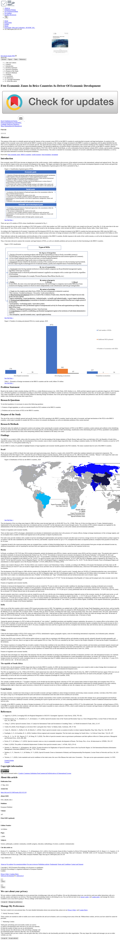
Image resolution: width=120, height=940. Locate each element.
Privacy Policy (5, 874)
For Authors (8, 13)
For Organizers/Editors (11, 11)
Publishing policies (44, 864)
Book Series (8, 22)
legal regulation (46, 154)
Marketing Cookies (8, 921)
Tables (16, 59)
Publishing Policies (10, 10)
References (23, 59)
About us (7, 8)
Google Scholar (9, 760)
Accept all (4, 902)
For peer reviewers (32, 864)
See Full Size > (9, 220)
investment (55, 154)
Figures (10, 59)
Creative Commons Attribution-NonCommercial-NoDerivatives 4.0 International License (44, 773)
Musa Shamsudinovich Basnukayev (11, 126)
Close (3, 881)
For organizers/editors (20, 864)
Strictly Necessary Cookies (11, 913)
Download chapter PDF (8, 56)
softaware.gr (20, 876)
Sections (4, 59)
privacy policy (85, 897)
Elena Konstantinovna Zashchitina (11, 122)
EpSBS (6, 24)
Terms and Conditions (64, 864)
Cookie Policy (83, 910)
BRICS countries (26, 154)
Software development (7, 876)
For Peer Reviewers (10, 15)
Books (6, 26)
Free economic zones (14, 154)
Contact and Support (77, 864)
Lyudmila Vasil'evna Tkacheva (10, 124)
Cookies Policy (14, 874)
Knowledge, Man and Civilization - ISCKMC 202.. (19, 27)
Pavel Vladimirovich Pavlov (9, 121)
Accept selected (13, 938)
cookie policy (96, 897)
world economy (36, 154)
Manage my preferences (15, 902)
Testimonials (53, 864)
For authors (10, 864)
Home (6, 21)
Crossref (6, 762)
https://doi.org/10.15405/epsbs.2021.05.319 (13, 792)
